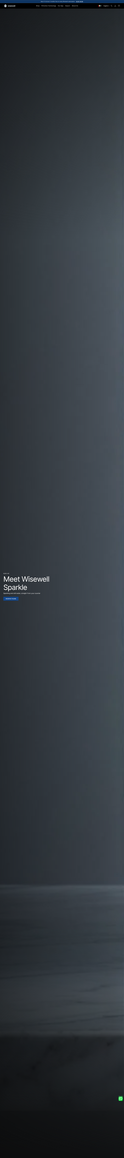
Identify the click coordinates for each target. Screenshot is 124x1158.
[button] (111, 6)
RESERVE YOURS (11, 598)
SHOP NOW (79, 1)
